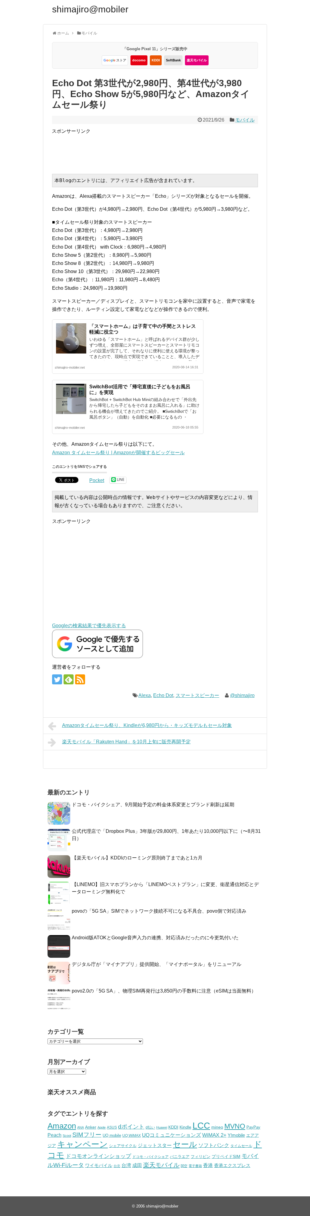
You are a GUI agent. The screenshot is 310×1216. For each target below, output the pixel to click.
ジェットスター (155, 1145)
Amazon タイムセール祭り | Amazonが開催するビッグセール (118, 452)
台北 (117, 1166)
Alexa (144, 695)
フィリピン (200, 1157)
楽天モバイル (197, 60)
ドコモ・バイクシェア (150, 1157)
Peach (54, 1135)
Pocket (96, 480)
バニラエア (180, 1156)
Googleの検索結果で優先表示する (89, 625)
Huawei (161, 1127)
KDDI (156, 60)
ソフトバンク (213, 1145)
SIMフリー (86, 1134)
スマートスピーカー (197, 695)
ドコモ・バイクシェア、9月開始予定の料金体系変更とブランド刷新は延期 (153, 804)
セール (185, 1144)
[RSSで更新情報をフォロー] (80, 679)
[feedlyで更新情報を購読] (69, 679)
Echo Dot (163, 695)
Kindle (185, 1127)
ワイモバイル (98, 1165)
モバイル (245, 119)
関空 (184, 1166)
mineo (217, 1127)
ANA (80, 1127)
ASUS (112, 1127)
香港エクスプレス (232, 1165)
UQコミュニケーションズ (171, 1135)
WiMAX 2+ (214, 1135)
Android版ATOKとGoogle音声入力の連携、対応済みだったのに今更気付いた (155, 937)
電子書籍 (195, 1166)
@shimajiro (242, 695)
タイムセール (241, 1146)
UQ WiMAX (131, 1135)
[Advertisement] (162, 148)
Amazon (62, 1126)
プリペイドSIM (226, 1156)
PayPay (253, 1127)
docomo (139, 60)
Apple (101, 1127)
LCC (201, 1125)
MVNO (234, 1126)
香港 (208, 1165)
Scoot (67, 1135)
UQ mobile (112, 1135)
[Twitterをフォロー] (57, 679)
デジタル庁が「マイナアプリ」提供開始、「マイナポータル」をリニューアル (156, 964)
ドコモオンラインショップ (98, 1156)
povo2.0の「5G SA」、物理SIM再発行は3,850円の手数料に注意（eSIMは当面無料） (164, 990)
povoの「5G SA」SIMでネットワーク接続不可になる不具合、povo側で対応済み (159, 911)
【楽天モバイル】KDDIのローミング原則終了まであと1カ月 (137, 857)
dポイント (131, 1126)
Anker (90, 1127)
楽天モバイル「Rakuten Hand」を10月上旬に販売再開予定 (126, 741)
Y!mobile (236, 1135)
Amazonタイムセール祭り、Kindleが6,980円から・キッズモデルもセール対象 (147, 725)
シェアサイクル (123, 1145)
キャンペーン (82, 1144)
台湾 (126, 1165)
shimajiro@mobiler (90, 9)
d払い (150, 1127)
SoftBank (173, 60)
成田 (137, 1165)
